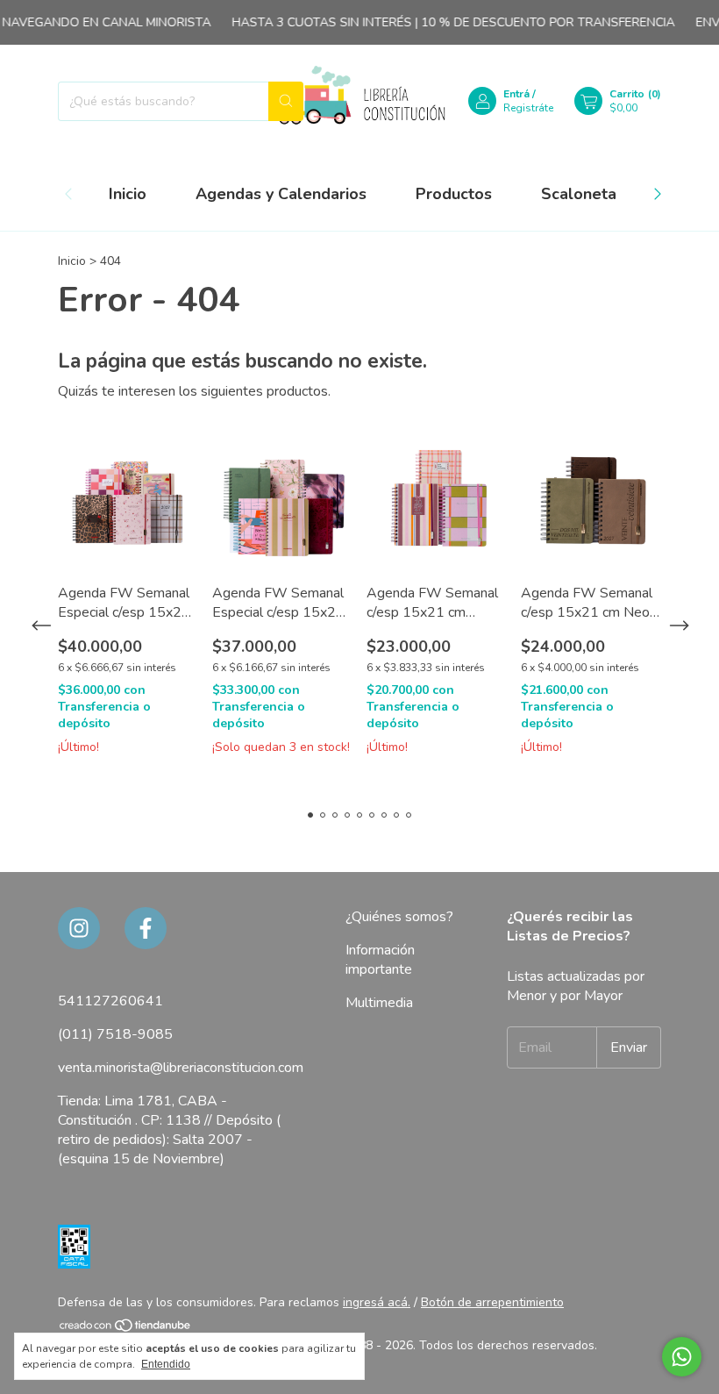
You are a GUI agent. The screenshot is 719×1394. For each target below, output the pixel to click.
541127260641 (110, 1001)
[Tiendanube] (126, 1328)
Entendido (165, 1364)
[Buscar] (285, 101)
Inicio (127, 193)
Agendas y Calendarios (281, 193)
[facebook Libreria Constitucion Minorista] (146, 928)
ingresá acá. (376, 1302)
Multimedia (379, 1002)
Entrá (516, 94)
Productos (454, 193)
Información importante (380, 959)
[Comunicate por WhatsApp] (681, 1356)
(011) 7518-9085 (115, 1034)
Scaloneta (578, 193)
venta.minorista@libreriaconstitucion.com (180, 1067)
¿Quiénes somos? (399, 916)
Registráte (528, 108)
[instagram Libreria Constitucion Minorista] (79, 928)
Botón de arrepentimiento (492, 1302)
